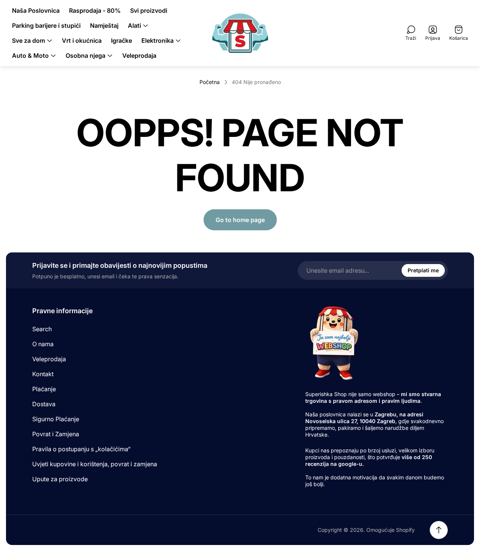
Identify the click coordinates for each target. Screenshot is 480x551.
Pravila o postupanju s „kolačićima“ (81, 449)
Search (42, 329)
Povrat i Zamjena (55, 434)
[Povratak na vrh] (439, 530)
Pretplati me (423, 270)
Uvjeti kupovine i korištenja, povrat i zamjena (94, 464)
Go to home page (240, 220)
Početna (210, 82)
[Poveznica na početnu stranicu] (333, 342)
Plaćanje (44, 389)
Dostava (44, 404)
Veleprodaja (49, 359)
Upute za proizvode (60, 479)
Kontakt (43, 374)
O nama (43, 344)
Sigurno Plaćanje (55, 419)
